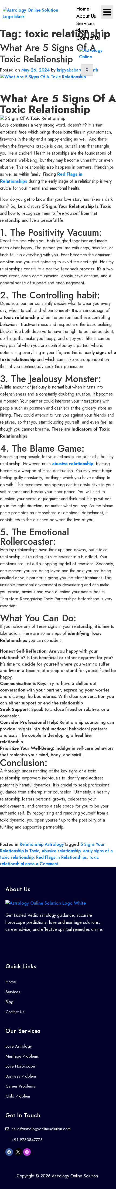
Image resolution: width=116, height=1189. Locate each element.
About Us (86, 16)
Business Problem (21, 1076)
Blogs (82, 30)
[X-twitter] (18, 1152)
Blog (9, 1002)
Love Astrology (19, 1046)
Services (85, 23)
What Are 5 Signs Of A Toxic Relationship (48, 53)
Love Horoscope (20, 1066)
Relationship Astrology (42, 844)
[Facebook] (9, 1152)
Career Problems (20, 1086)
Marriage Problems (22, 1056)
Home (82, 8)
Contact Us (88, 38)
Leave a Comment (41, 864)
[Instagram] (27, 1152)
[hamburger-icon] (107, 12)
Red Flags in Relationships (61, 857)
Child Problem (18, 1096)
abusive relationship (61, 851)
